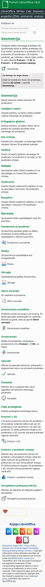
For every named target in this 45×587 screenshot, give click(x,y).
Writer (21, 11)
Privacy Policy (30, 545)
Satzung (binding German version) (17, 550)
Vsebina (6, 23)
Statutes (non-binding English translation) (20, 548)
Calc (29, 11)
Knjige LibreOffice (22, 524)
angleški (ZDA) (10, 16)
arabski (39, 16)
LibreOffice (8, 11)
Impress (38, 11)
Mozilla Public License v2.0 (22, 558)
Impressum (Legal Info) (12, 545)
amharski (27, 16)
